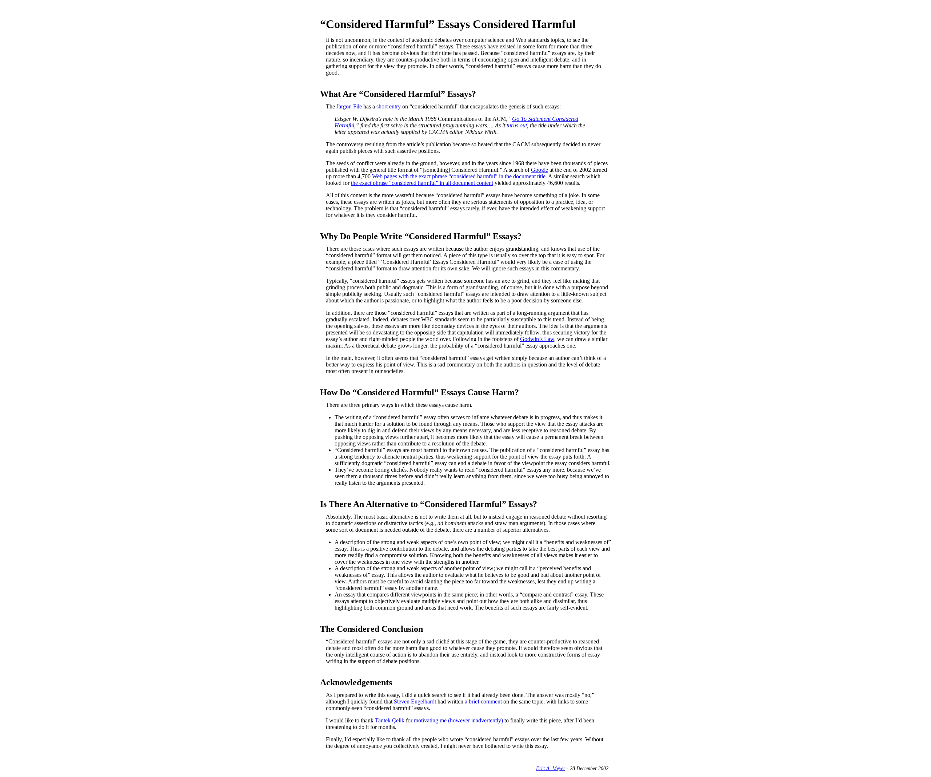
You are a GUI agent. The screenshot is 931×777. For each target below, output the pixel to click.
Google (539, 170)
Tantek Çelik (389, 720)
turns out (517, 125)
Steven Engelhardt (415, 701)
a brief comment (483, 701)
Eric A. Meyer (550, 768)
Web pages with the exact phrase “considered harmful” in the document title (459, 176)
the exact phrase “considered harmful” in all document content (422, 183)
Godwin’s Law (537, 339)
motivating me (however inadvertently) (458, 720)
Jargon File (349, 106)
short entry (388, 106)
